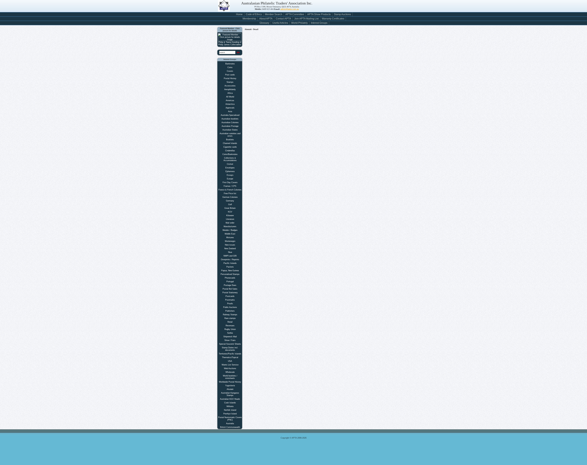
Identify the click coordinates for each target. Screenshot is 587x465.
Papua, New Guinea (230, 270)
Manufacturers (230, 226)
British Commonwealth (230, 427)
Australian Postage (230, 126)
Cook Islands (230, 403)
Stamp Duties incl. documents (230, 348)
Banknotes (230, 64)
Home (239, 14)
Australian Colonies (230, 122)
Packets (230, 267)
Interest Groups (319, 23)
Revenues (230, 325)
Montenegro (230, 241)
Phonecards (230, 278)
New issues (230, 245)
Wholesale (230, 372)
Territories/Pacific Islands (230, 354)
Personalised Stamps (230, 274)
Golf (230, 204)
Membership (249, 18)
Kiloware (230, 215)
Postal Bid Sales (230, 289)
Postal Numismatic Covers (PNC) (230, 418)
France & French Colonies (230, 190)
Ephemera (229, 171)
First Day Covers (230, 182)
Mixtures (230, 237)
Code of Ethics (254, 14)
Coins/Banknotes (230, 154)
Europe (230, 179)
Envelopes (230, 168)
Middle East (230, 234)
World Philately (299, 23)
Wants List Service (230, 365)
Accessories (230, 86)
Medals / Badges (230, 230)
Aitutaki (230, 389)
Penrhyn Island (230, 414)
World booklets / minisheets (230, 377)
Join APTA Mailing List (306, 18)
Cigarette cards (230, 147)
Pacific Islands (230, 263)
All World (230, 97)
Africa (230, 93)
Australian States (230, 130)
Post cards (230, 75)
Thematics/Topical (230, 357)
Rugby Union (230, 329)
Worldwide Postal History (230, 382)
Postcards (229, 296)
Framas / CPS (230, 186)
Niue (230, 252)
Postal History (230, 78)
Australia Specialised (230, 115)
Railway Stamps (230, 314)
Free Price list (230, 193)
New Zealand (230, 248)
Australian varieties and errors (230, 134)
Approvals (230, 108)
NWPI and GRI (230, 256)
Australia (230, 423)
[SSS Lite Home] (225, 7)
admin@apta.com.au (290, 9)
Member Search (273, 14)
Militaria (230, 406)
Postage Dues (230, 285)
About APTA (266, 18)
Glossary (264, 23)
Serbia (230, 333)
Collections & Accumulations (230, 159)
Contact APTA (283, 18)
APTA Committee (294, 14)
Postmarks (230, 300)
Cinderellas (230, 150)
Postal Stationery (230, 292)
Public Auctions (230, 307)
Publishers (230, 311)
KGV (230, 212)
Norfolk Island (230, 410)
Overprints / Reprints (230, 259)
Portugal (230, 281)
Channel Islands (230, 143)
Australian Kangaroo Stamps (230, 394)
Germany (230, 201)
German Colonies (230, 197)
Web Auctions (230, 368)
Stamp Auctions (342, 14)
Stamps (230, 82)
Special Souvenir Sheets (230, 344)
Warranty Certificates (333, 18)
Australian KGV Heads (230, 399)
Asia (230, 111)
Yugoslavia (230, 385)
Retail (230, 322)
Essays (230, 175)
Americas (230, 100)
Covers (230, 71)
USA (230, 361)
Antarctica (229, 104)
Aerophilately (230, 89)
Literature (230, 219)
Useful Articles (280, 23)
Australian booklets (230, 119)
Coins (230, 67)
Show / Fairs (230, 340)
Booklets (230, 139)
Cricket (230, 164)
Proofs (230, 303)
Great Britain (230, 208)
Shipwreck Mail (230, 336)
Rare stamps (230, 318)
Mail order (230, 223)
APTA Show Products (319, 14)
